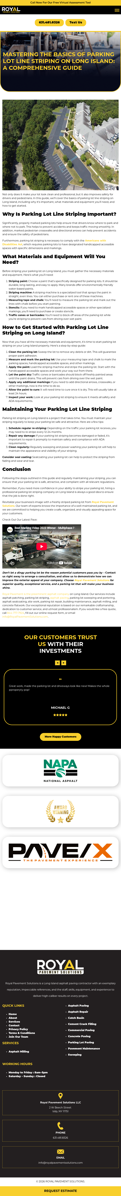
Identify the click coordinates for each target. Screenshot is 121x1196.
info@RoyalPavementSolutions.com (25, 617)
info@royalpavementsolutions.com (60, 1163)
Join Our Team (18, 1037)
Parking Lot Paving (81, 1042)
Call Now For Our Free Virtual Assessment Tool (60, 3)
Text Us (75, 22)
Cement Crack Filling (82, 1024)
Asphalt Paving (78, 1006)
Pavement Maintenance (84, 1049)
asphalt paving (59, 598)
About (13, 1018)
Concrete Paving (79, 1036)
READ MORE (60, 711)
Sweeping (74, 1055)
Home (13, 1014)
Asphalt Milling (19, 1052)
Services (14, 1022)
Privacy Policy (18, 1029)
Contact (14, 1025)
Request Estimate (60, 1191)
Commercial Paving (81, 1030)
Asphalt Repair (78, 1012)
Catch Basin (76, 1018)
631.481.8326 (49, 22)
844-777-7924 (15, 613)
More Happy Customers (60, 737)
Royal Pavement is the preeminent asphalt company (35, 594)
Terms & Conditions (22, 1033)
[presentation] (57, 662)
